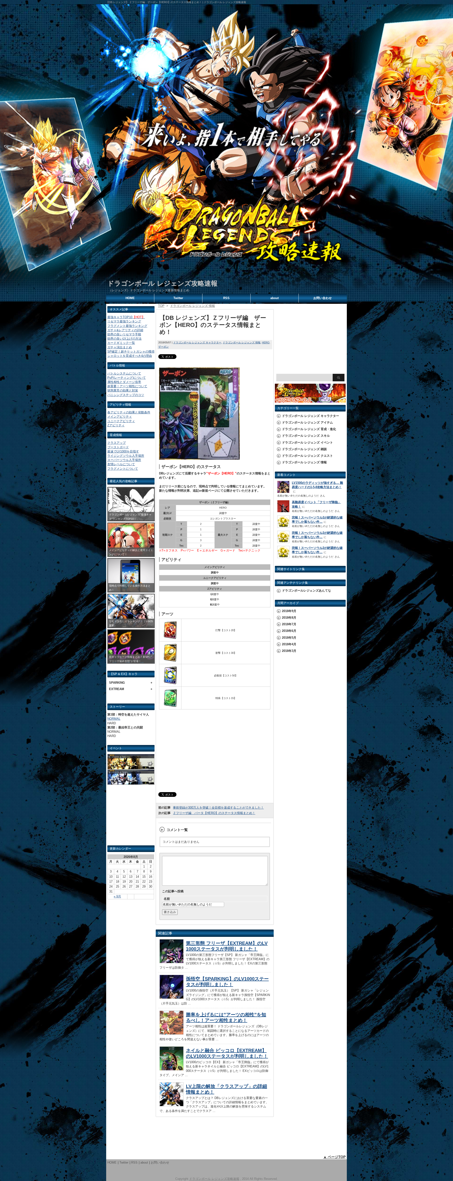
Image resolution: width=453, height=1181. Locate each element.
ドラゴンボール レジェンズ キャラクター (197, 342)
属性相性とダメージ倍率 (124, 382)
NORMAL (113, 718)
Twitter (178, 298)
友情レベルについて (121, 464)
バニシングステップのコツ (125, 395)
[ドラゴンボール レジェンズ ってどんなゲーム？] (310, 400)
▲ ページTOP (334, 1157)
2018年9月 (289, 611)
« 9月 (117, 896)
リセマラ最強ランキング (124, 321)
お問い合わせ (322, 298)
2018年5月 (289, 637)
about (274, 298)
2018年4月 (289, 644)
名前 (167, 899)
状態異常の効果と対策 (122, 390)
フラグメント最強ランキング (127, 326)
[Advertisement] (131, 816)
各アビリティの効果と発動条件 (128, 412)
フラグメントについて (122, 468)
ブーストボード (118, 447)
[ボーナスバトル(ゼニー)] (131, 767)
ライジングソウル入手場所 (125, 455)
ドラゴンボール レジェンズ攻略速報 (162, 283)
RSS (226, 298)
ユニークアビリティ (121, 421)
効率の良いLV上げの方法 (124, 338)
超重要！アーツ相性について (127, 386)
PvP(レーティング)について (126, 377)
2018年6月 (289, 631)
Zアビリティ (116, 425)
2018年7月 (289, 624)
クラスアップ (116, 442)
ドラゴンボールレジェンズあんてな (306, 590)
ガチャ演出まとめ (119, 347)
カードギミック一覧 (121, 343)
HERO (265, 342)
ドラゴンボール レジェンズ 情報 (241, 342)
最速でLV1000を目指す (123, 451)
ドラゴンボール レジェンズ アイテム (307, 422)
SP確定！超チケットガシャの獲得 (131, 351)
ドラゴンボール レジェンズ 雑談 (304, 449)
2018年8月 (289, 617)
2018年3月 (289, 651)
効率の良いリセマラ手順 (124, 334)
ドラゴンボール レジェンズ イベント (307, 442)
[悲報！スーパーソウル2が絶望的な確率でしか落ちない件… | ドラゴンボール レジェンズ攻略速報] (283, 526)
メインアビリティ (119, 416)
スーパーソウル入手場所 (124, 460)
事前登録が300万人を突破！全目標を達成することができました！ (218, 807)
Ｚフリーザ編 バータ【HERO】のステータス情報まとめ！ (214, 813)
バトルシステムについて (124, 373)
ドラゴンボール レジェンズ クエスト (307, 455)
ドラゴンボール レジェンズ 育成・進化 (309, 429)
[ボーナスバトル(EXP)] (131, 782)
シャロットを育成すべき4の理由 (129, 356)
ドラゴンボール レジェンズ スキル (306, 435)
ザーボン (163, 346)
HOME (130, 298)
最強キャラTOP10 (126, 317)
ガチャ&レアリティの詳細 (125, 330)
